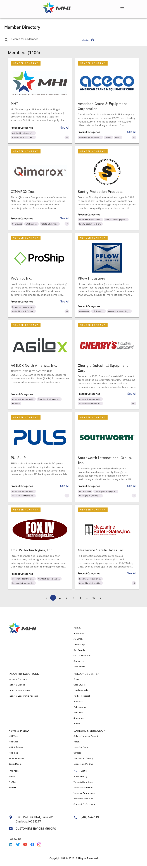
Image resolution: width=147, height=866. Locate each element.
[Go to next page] (101, 598)
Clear (85, 40)
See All (64, 127)
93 (94, 597)
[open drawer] (122, 8)
